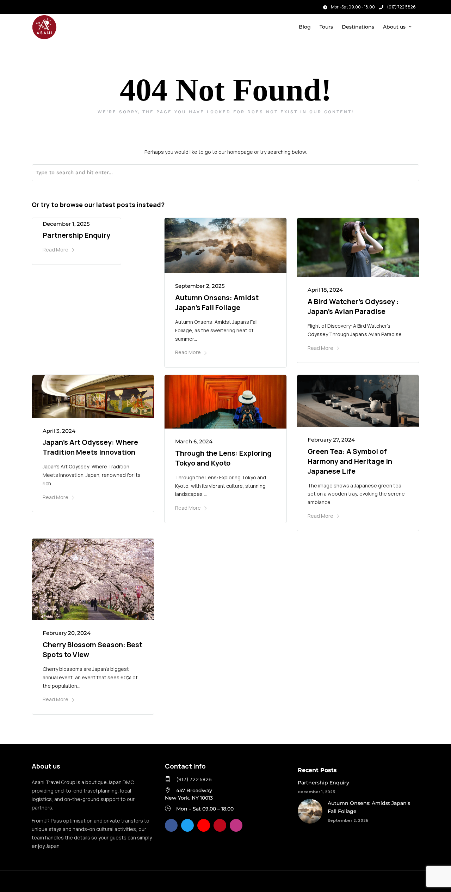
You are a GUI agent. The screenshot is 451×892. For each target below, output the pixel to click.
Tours (326, 27)
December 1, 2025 (66, 223)
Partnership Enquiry (76, 235)
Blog (305, 27)
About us (394, 27)
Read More (55, 249)
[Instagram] (45, 5)
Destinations (358, 27)
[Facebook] (171, 825)
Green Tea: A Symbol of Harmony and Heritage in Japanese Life (350, 461)
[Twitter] (187, 825)
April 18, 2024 (325, 289)
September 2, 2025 (200, 286)
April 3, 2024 (59, 430)
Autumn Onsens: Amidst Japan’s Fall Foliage (217, 302)
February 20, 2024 (67, 633)
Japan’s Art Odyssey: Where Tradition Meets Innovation (90, 447)
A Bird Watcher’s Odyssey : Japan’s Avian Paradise (353, 306)
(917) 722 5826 (401, 7)
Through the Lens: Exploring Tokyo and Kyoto (223, 458)
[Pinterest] (220, 825)
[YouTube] (203, 825)
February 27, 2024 (331, 439)
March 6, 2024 (193, 441)
